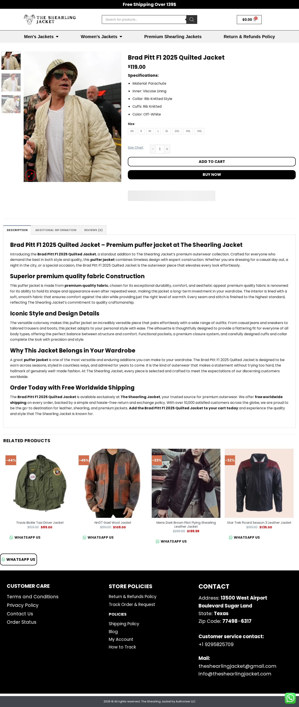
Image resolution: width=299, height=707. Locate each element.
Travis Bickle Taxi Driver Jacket (40, 523)
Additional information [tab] (56, 230)
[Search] (191, 19)
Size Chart (135, 147)
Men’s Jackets (39, 36)
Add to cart (212, 161)
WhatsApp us (20, 559)
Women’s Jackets (99, 36)
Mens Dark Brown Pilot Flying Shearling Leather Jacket (186, 525)
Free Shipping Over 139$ (149, 4)
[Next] (114, 117)
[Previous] (31, 117)
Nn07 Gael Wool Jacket (113, 523)
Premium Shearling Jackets (173, 36)
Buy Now (212, 174)
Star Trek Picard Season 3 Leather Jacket (259, 523)
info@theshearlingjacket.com (235, 673)
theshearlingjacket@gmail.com (237, 666)
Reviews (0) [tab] (93, 230)
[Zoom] (30, 175)
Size (131, 124)
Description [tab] (17, 230)
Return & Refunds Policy (249, 36)
